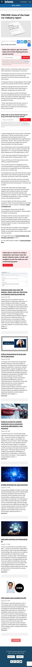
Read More (4, 328)
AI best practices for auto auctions (14, 485)
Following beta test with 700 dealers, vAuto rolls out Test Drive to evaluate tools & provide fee (14, 292)
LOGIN (29, 1)
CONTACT (20, 657)
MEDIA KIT (11, 657)
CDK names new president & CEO (13, 598)
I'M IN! (25, 119)
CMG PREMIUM (23, 1)
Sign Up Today (8, 265)
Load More (16, 640)
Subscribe (26, 57)
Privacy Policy (27, 61)
